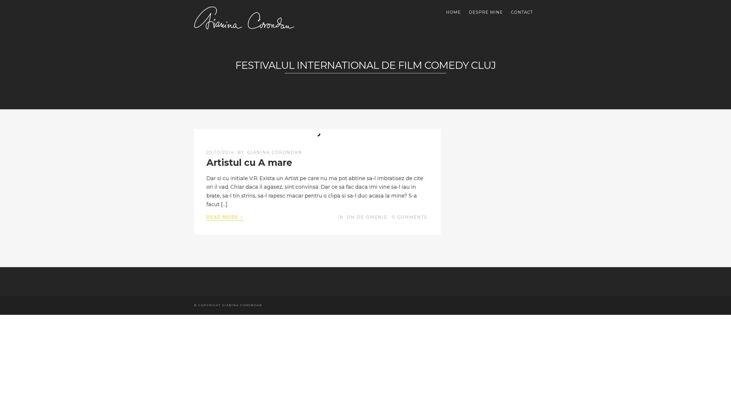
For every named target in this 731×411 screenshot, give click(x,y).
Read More (224, 217)
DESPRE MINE (486, 12)
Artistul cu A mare (249, 162)
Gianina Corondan (274, 152)
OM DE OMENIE (367, 217)
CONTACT (522, 12)
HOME (453, 12)
